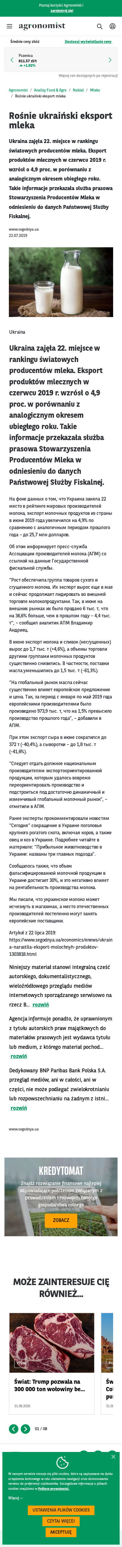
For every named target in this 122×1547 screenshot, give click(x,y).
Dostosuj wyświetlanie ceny (88, 42)
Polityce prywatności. (53, 1489)
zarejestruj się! (62, 11)
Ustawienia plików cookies (61, 1510)
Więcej (13, 1498)
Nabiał (78, 90)
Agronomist (18, 90)
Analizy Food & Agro (50, 90)
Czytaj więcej (61, 1521)
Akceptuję (61, 1532)
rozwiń (41, 1005)
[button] (9, 26)
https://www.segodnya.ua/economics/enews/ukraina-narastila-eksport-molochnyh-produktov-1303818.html (60, 947)
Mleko (95, 90)
